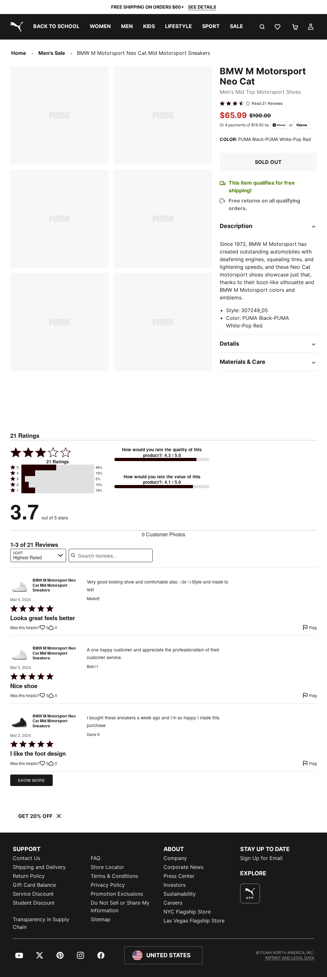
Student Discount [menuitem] (34, 903)
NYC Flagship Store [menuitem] (187, 911)
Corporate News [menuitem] (183, 867)
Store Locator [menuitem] (107, 867)
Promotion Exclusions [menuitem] (117, 894)
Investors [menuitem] (175, 885)
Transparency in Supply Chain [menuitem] (41, 923)
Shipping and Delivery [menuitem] (39, 867)
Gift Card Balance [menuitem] (34, 885)
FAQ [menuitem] (95, 858)
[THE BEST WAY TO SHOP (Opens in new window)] (250, 893)
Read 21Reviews (267, 103)
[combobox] (38, 555)
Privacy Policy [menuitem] (108, 885)
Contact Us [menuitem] (26, 858)
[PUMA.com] (15, 26)
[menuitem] (56, 26)
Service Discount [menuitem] (33, 894)
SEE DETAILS (202, 7)
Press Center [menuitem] (179, 876)
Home (18, 53)
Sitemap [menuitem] (100, 919)
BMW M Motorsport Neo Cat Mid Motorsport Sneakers (54, 585)
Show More (31, 780)
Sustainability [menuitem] (180, 894)
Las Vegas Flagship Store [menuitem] (194, 920)
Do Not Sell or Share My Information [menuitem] (120, 907)
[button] (57, 467)
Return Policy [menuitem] (29, 876)
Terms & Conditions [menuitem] (114, 876)
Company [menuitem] (175, 858)
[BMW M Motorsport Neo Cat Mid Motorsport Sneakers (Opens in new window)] (19, 587)
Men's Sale (51, 53)
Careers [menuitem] (173, 903)
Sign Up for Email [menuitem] (261, 858)
